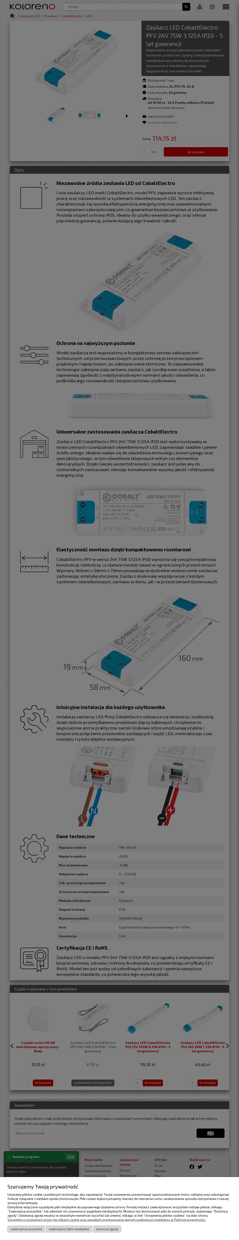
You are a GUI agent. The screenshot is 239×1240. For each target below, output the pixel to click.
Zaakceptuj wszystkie (26, 1229)
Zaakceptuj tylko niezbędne (69, 1229)
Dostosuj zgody (107, 1229)
